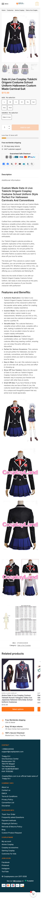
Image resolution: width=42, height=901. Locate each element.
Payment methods (9, 820)
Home (3, 10)
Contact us (6, 790)
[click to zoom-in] (20, 37)
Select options (18, 709)
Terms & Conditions (9, 796)
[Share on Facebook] (8, 164)
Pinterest (5, 865)
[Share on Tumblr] (28, 164)
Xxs (4, 107)
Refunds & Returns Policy (12, 827)
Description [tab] (7, 174)
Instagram (6, 868)
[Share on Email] (20, 164)
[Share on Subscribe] (24, 164)
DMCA (4, 793)
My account (6, 841)
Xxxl (10, 107)
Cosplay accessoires (10, 847)
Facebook (6, 862)
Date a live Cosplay (32, 10)
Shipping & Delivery (9, 823)
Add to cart (25, 127)
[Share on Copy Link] (32, 164)
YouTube (5, 871)
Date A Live (7, 117)
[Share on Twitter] (12, 164)
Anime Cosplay (19, 10)
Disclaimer (6, 806)
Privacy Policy (7, 799)
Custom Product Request (12, 833)
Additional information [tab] (11, 180)
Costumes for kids (9, 854)
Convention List (8, 802)
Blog (3, 830)
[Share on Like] (4, 164)
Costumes (10, 10)
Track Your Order (8, 814)
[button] (9, 126)
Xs (28, 102)
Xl (22, 102)
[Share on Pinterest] (16, 164)
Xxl (33, 102)
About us (5, 787)
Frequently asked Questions (13, 817)
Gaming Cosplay (8, 850)
